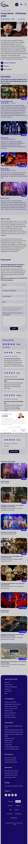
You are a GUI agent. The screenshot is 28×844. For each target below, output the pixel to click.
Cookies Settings (14, 430)
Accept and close (23, 430)
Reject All (4, 430)
